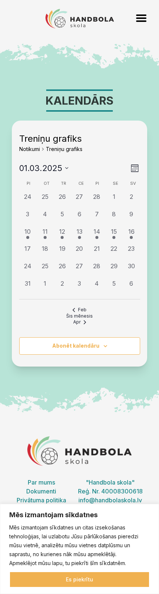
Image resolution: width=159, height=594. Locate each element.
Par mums (41, 482)
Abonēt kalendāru (75, 345)
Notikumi (29, 149)
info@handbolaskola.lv (110, 500)
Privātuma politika (41, 500)
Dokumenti (41, 491)
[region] (79, 549)
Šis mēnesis (79, 316)
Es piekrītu (79, 579)
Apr (77, 322)
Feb (82, 309)
